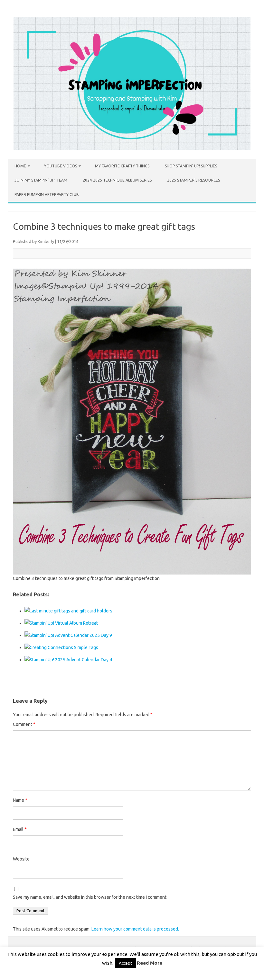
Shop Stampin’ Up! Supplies (191, 166)
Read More (149, 963)
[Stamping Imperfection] (132, 148)
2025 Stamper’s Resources (193, 180)
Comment (24, 724)
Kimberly (46, 241)
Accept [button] (125, 963)
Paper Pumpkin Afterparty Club (46, 194)
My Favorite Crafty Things (122, 166)
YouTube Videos (60, 166)
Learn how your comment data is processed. (135, 929)
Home (20, 166)
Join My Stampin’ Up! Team (40, 180)
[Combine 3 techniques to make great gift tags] (132, 421)
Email (20, 829)
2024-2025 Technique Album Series (117, 180)
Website (21, 858)
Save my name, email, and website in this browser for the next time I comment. (90, 897)
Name (20, 800)
